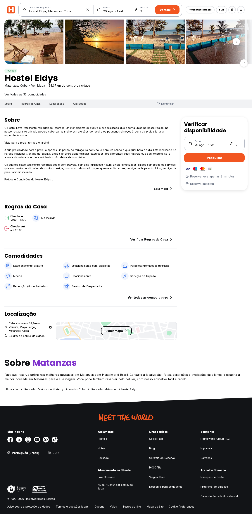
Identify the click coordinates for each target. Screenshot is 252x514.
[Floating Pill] (236, 41)
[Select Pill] (232, 9)
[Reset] (87, 9)
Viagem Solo (157, 477)
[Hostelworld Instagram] (28, 439)
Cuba (23, 85)
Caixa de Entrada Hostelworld (219, 496)
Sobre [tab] (8, 103)
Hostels (102, 438)
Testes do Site (132, 506)
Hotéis (102, 448)
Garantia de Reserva (162, 457)
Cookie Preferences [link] (181, 506)
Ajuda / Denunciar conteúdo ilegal (115, 486)
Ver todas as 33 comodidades (25, 94)
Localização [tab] (56, 103)
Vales (113, 506)
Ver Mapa (38, 85)
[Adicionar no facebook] (10, 439)
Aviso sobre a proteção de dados (28, 506)
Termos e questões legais (72, 506)
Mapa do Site (155, 506)
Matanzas (11, 85)
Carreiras (206, 457)
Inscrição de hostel (212, 477)
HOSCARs (155, 467)
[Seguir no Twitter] (19, 439)
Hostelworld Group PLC (215, 438)
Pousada (11, 70)
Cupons (99, 506)
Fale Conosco (106, 477)
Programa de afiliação (214, 486)
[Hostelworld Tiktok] (55, 439)
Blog (152, 448)
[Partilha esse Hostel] (244, 63)
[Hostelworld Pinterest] (46, 439)
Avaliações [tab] (79, 103)
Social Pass (156, 438)
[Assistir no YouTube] (37, 439)
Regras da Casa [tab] (31, 103)
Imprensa (206, 448)
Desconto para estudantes (165, 486)
